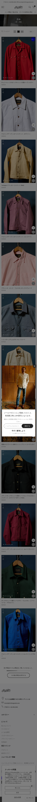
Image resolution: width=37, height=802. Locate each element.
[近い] (34, 366)
